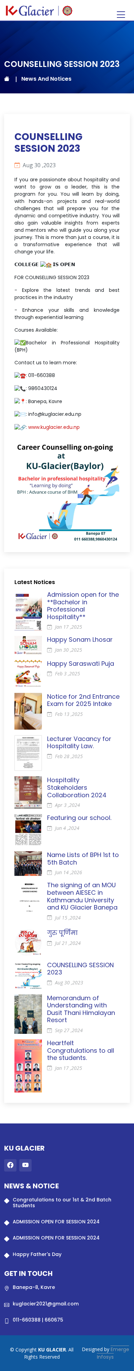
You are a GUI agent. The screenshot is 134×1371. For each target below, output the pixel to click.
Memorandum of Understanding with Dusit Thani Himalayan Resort (81, 1009)
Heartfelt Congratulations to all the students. (80, 1050)
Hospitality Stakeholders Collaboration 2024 (77, 787)
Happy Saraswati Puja (80, 663)
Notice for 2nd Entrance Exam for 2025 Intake (83, 700)
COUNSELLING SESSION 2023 (80, 969)
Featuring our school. (79, 817)
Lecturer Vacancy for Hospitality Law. (79, 742)
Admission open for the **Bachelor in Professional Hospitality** (83, 605)
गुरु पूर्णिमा (62, 932)
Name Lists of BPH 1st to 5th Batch (83, 858)
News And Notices (46, 79)
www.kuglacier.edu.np (54, 427)
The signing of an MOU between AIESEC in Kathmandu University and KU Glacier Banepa (82, 896)
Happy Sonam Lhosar (80, 639)
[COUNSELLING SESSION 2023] (67, 488)
